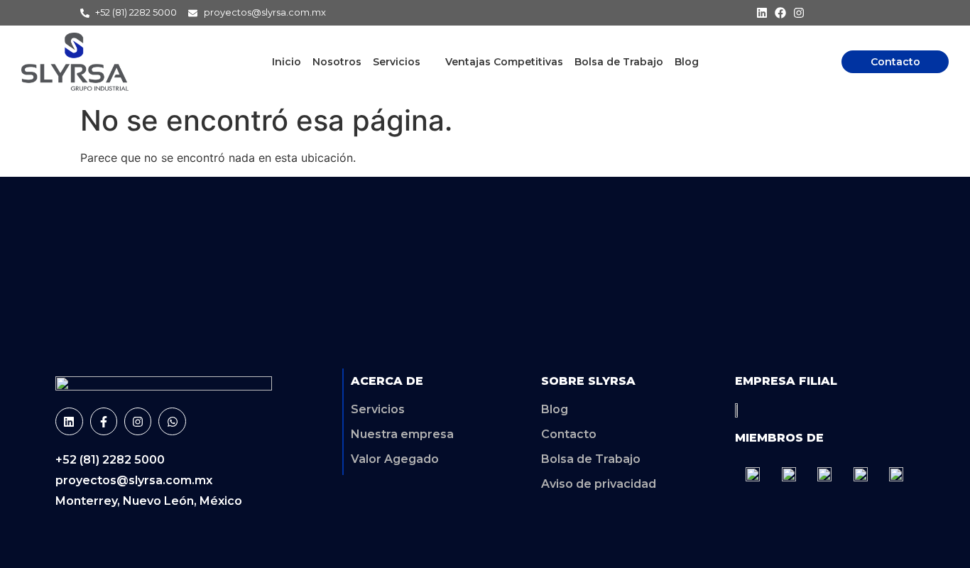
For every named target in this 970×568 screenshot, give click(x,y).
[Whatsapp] (171, 421)
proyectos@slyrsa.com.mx (133, 480)
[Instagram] (799, 12)
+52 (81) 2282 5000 (110, 459)
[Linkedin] (762, 12)
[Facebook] (780, 12)
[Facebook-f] (103, 421)
